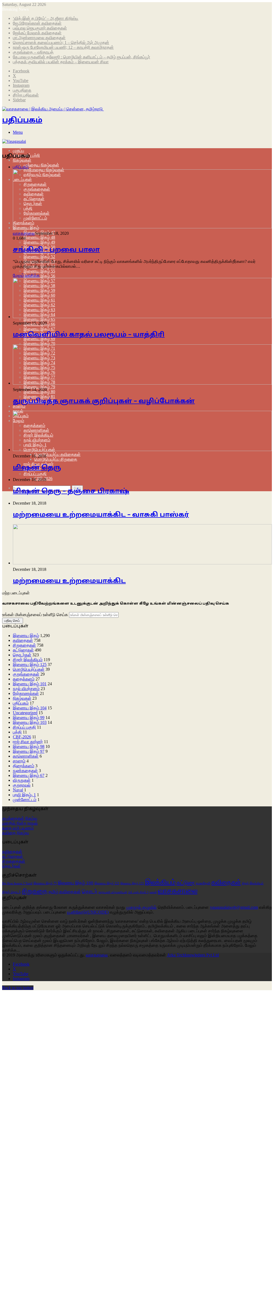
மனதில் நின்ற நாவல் (20, 823)
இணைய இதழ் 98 (28, 746)
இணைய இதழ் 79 (39, 387)
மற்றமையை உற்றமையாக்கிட (69, 581)
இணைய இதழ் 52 (39, 256)
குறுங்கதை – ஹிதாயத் (33, 52)
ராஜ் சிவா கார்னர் (28, 741)
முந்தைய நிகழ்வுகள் (41, 165)
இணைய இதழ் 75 (45, 883)
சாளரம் (19, 406)
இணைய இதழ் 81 (39, 396)
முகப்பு (18, 150)
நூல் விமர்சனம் (26, 688)
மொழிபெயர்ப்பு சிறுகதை (55, 459)
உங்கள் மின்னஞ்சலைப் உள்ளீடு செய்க (35, 614)
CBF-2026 (22, 737)
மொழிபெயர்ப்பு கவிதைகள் (57, 454)
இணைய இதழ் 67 (39, 329)
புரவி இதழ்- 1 (24, 794)
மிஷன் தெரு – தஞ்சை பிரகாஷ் (71, 491)
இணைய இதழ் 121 (106, 883)
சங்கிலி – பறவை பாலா (56, 250)
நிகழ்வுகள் (22, 160)
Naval (18, 790)
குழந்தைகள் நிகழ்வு (19, 818)
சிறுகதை (34, 891)
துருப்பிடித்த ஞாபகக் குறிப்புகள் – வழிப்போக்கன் (104, 401)
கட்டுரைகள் (23, 650)
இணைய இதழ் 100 (75, 882)
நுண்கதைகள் (25, 770)
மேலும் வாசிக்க (26, 275)
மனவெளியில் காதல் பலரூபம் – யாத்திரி (89, 335)
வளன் (153, 892)
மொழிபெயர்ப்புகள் (28, 669)
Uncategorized (25, 712)
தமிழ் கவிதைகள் (64, 891)
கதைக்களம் (24, 679)
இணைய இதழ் (26, 635)
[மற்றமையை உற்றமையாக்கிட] (142, 563)
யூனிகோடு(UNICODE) (88, 912)
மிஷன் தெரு (37, 468)
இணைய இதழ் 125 (30, 664)
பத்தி (17, 732)
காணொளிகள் (26, 756)
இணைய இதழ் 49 (39, 242)
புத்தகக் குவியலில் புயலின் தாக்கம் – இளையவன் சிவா (61, 61)
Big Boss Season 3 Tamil (17, 883)
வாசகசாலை (24, 233)
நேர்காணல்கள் (26, 693)
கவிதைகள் (23, 640)
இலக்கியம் (160, 882)
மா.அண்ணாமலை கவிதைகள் (39, 37)
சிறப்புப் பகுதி (35, 473)
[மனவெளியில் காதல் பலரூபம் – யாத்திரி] (142, 316)
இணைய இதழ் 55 (39, 271)
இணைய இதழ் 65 (39, 319)
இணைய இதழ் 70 (39, 343)
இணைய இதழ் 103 (30, 722)
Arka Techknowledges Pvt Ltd (193, 955)
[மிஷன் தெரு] (142, 449)
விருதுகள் (22, 780)
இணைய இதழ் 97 (28, 751)
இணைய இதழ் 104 (30, 708)
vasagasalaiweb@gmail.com (234, 907)
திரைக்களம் (23, 766)
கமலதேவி (203, 883)
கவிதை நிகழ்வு (15, 833)
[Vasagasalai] (14, 141)
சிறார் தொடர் (11, 892)
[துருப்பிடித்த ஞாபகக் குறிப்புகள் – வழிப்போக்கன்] (142, 383)
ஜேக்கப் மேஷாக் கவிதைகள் (37, 33)
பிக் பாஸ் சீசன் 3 (138, 892)
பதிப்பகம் (21, 703)
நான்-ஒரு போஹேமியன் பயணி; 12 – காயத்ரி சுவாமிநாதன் (63, 47)
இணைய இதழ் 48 (39, 237)
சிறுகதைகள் (24, 645)
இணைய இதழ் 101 (30, 683)
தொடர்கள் (22, 655)
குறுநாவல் (22, 785)
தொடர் (89, 891)
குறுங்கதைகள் (26, 674)
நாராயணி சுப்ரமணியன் (112, 892)
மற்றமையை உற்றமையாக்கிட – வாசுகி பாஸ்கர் (101, 515)
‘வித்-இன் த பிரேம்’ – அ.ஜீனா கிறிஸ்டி (45, 18)
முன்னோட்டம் (24, 799)
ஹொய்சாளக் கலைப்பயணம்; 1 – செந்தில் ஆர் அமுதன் (61, 42)
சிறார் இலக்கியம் (28, 659)
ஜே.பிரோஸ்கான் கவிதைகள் (37, 23)
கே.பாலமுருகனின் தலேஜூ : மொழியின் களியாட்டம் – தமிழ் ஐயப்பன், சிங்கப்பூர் (81, 57)
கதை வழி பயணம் (18, 828)
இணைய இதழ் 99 (28, 717)
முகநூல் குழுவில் (141, 907)
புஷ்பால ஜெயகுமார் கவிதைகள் (40, 28)
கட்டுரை (186, 882)
